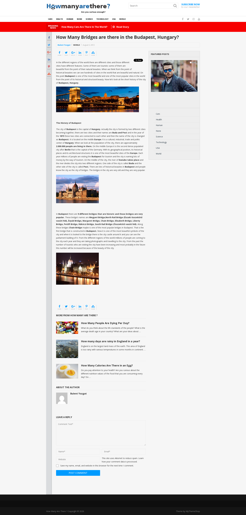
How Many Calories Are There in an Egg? (107, 365)
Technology (102, 19)
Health (59, 19)
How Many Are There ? (56, 511)
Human (69, 19)
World (122, 19)
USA (114, 19)
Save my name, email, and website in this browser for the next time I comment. (97, 465)
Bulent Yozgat (64, 45)
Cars (50, 19)
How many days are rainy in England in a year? (110, 341)
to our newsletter (190, 6)
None (79, 19)
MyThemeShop (193, 511)
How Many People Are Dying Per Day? (105, 323)
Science (89, 19)
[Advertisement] (70, 297)
